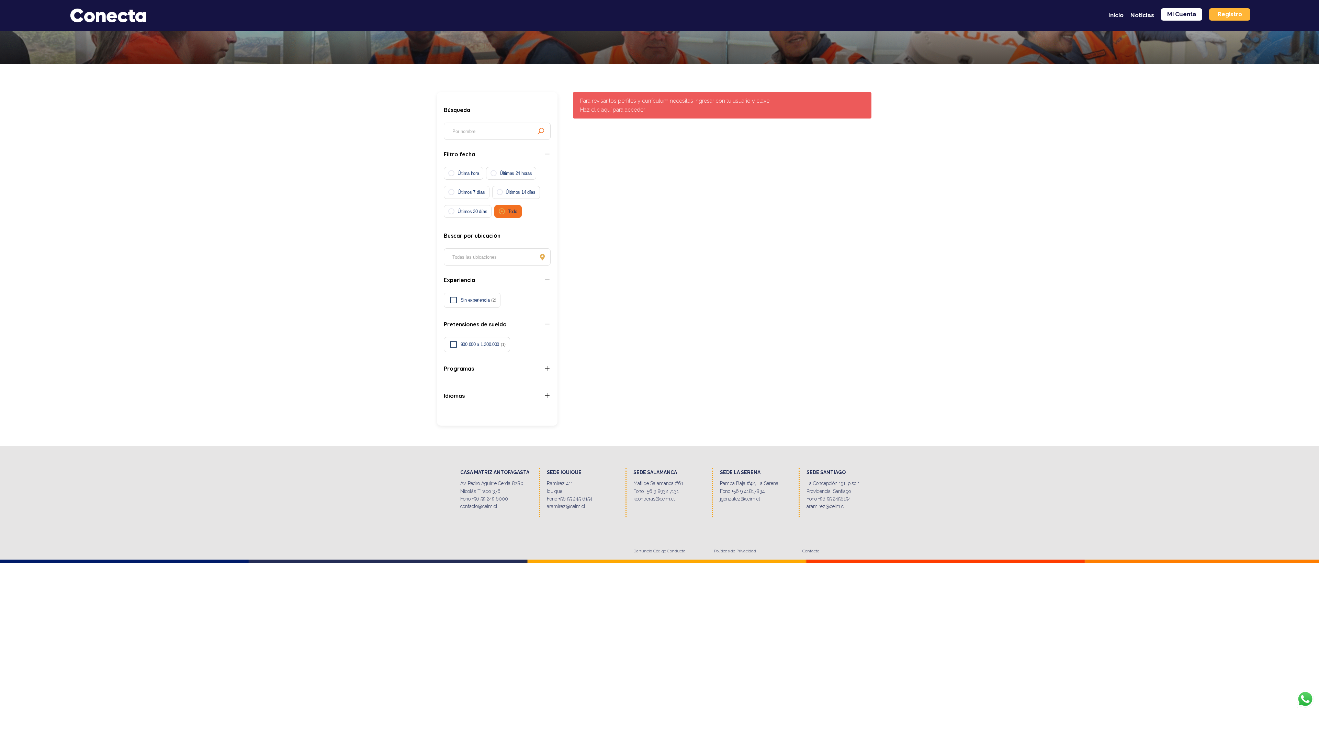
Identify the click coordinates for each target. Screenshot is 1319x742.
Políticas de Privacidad (735, 551)
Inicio (1116, 15)
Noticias (1142, 15)
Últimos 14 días (521, 192)
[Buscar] (540, 131)
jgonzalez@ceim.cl (740, 499)
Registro (1230, 14)
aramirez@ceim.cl (566, 506)
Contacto (810, 551)
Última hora (468, 173)
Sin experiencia (478, 300)
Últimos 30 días (472, 211)
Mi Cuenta (1181, 14)
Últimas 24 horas (516, 173)
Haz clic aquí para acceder (612, 109)
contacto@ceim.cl (478, 506)
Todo (512, 211)
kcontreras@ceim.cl (654, 499)
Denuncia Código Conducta (659, 551)
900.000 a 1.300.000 (483, 344)
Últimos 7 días (471, 192)
